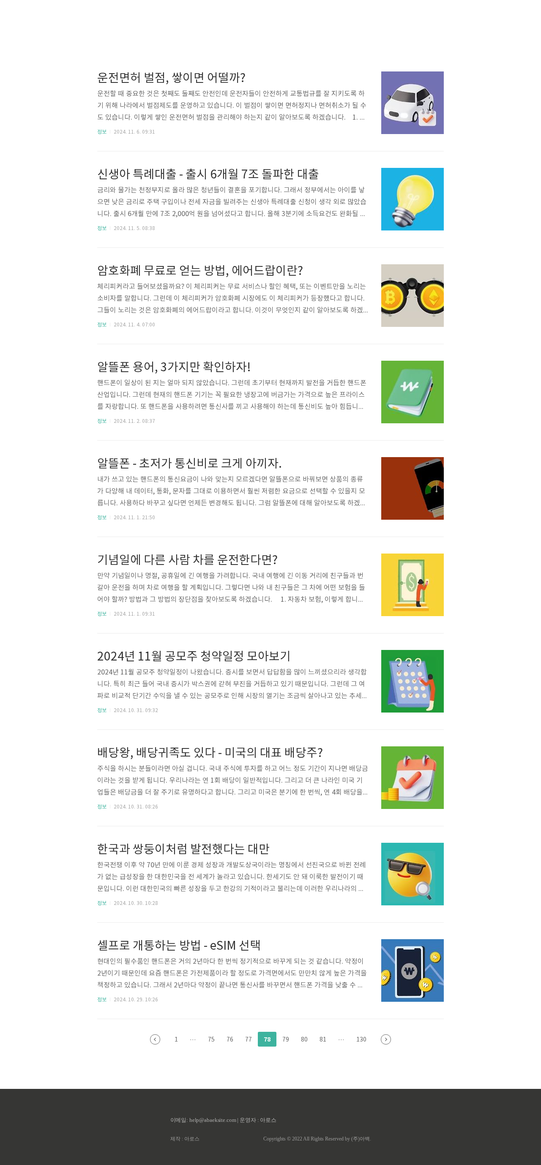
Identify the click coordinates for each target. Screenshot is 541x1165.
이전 (155, 1039)
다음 (386, 1039)
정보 (102, 132)
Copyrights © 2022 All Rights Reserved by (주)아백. (317, 1139)
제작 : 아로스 (184, 1139)
